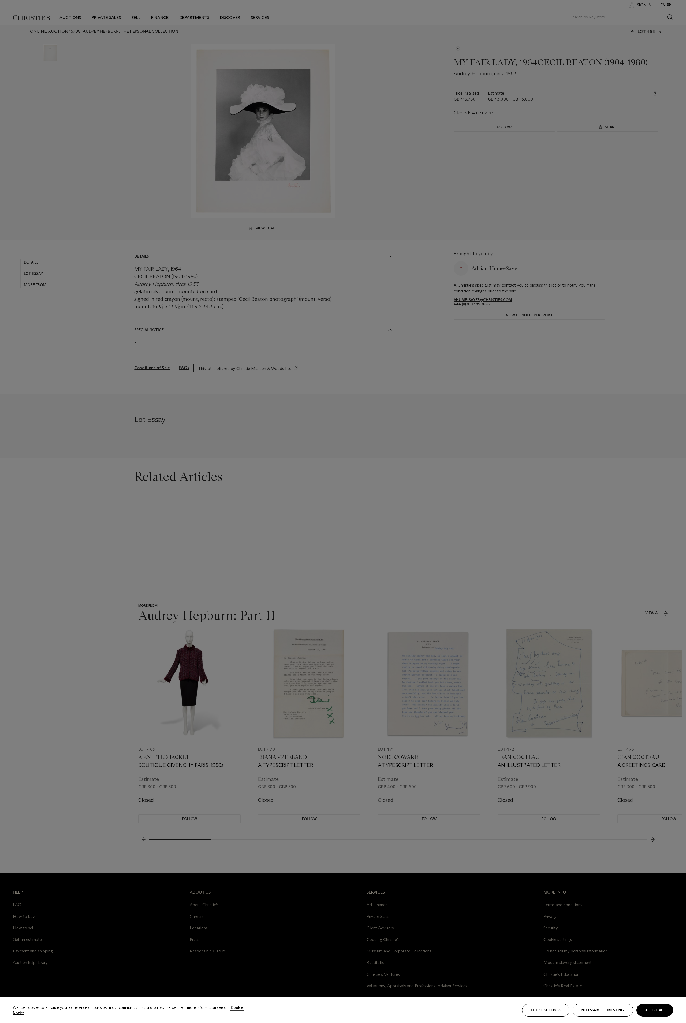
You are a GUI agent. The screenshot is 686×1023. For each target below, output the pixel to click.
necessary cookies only (602, 1010)
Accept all (654, 1010)
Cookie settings (546, 1010)
